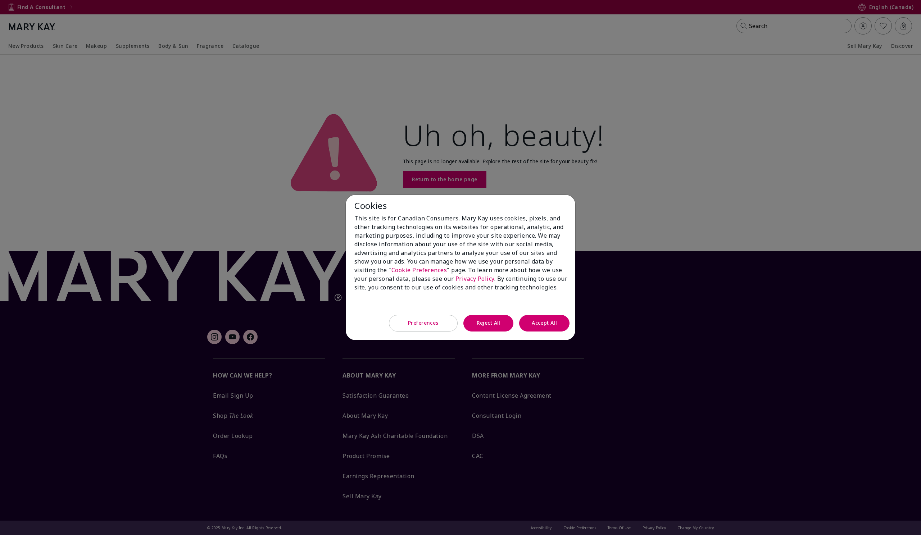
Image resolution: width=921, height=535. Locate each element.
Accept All (544, 322)
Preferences (423, 322)
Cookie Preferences (419, 270)
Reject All (488, 322)
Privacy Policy (474, 279)
